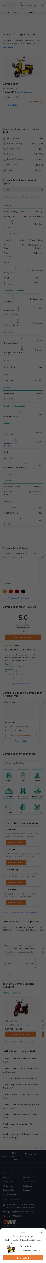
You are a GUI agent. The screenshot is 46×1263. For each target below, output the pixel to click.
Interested (23, 1258)
